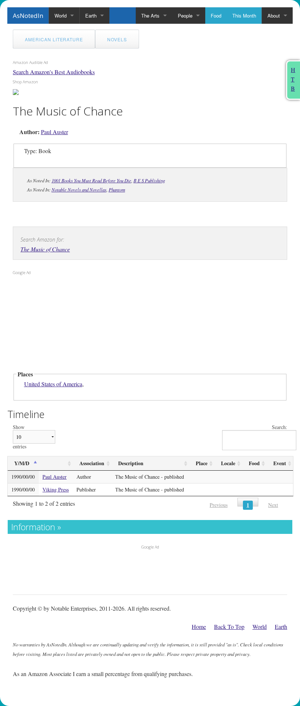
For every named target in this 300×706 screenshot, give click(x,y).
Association (91, 463)
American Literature (54, 39)
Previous (219, 504)
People (185, 15)
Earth (91, 15)
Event (279, 463)
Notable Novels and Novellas (79, 189)
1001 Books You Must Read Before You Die (91, 180)
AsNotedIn (28, 15)
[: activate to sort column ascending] (56, 463)
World (61, 15)
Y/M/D (21, 463)
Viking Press (55, 489)
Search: (279, 427)
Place (201, 463)
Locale (228, 463)
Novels (117, 39)
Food (216, 15)
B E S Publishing (149, 180)
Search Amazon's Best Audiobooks (54, 72)
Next (273, 504)
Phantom (117, 189)
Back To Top (229, 626)
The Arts (150, 15)
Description (130, 463)
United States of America (53, 384)
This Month (244, 15)
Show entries (19, 436)
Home (199, 626)
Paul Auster (54, 132)
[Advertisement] (58, 325)
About (273, 15)
